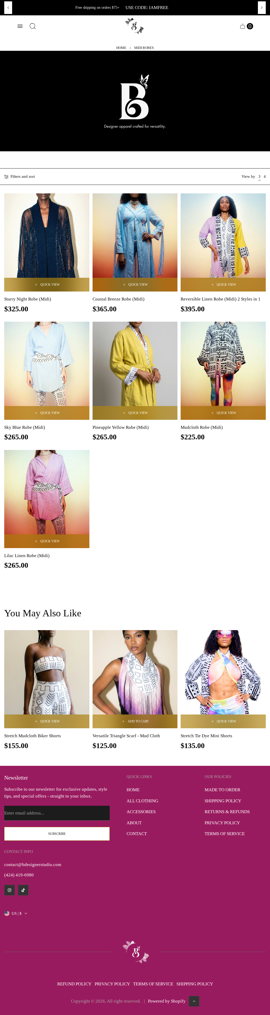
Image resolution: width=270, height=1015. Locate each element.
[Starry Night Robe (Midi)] (46, 242)
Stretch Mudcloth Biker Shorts (32, 735)
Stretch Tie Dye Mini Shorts (206, 735)
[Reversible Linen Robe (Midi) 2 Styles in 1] (223, 242)
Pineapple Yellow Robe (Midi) (121, 427)
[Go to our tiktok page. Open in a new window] (23, 890)
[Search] (32, 26)
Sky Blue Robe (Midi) (24, 427)
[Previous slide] (8, 7)
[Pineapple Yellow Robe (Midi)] (135, 371)
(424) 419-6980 (19, 874)
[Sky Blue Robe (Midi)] (46, 371)
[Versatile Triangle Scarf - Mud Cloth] (135, 679)
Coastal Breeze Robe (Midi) (118, 299)
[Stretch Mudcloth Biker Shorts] (46, 679)
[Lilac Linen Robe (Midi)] (46, 499)
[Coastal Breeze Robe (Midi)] (135, 242)
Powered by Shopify (167, 1001)
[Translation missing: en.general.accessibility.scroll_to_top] (194, 1001)
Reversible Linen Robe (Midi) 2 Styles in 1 (221, 299)
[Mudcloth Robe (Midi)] (223, 371)
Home (121, 48)
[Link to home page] (135, 952)
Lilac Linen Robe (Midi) (27, 555)
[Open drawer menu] (20, 26)
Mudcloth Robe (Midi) (202, 427)
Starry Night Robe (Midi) (27, 299)
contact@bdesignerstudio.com (32, 864)
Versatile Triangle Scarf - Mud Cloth (126, 735)
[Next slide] (262, 7)
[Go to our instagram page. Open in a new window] (9, 890)
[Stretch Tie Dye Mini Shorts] (223, 679)
